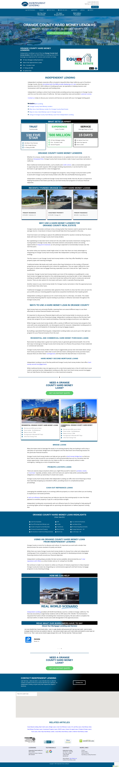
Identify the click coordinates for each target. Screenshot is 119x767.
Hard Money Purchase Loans (34, 729)
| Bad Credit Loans (43, 727)
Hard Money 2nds (86, 727)
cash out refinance (34, 497)
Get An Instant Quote (59, 393)
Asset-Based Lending (32, 727)
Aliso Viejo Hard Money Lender (46, 731)
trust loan (32, 473)
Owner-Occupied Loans (72, 729)
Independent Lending (36, 104)
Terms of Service (85, 753)
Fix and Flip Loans (76, 727)
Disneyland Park (38, 159)
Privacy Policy (84, 751)
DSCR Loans (61, 729)
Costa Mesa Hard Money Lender (63, 731)
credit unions (67, 165)
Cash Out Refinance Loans (64, 727)
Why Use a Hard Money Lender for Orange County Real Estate (48, 109)
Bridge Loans (52, 727)
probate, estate (81, 471)
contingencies (51, 354)
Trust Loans (34, 731)
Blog (83, 10)
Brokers (75, 10)
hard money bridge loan (74, 456)
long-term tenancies (44, 245)
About (42, 10)
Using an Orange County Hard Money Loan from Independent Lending (51, 115)
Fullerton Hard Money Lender (80, 731)
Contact (91, 10)
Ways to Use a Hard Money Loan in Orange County (45, 112)
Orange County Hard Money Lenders (40, 106)
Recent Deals (51, 10)
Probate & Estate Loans (85, 729)
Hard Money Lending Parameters (88, 754)
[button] (57, 648)
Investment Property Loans (50, 729)
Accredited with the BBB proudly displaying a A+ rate (59, 84)
